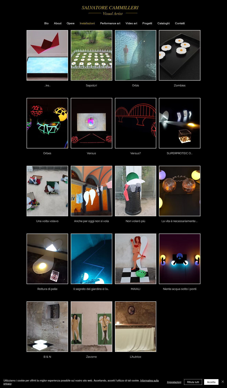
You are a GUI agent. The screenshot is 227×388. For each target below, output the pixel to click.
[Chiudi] (223, 382)
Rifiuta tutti (193, 382)
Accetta (211, 382)
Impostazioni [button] (174, 382)
